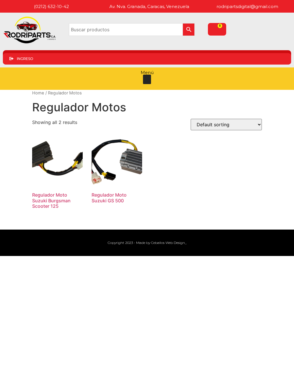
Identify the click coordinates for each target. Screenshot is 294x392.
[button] (147, 79)
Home (38, 93)
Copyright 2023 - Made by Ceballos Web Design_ (147, 242)
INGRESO (25, 59)
